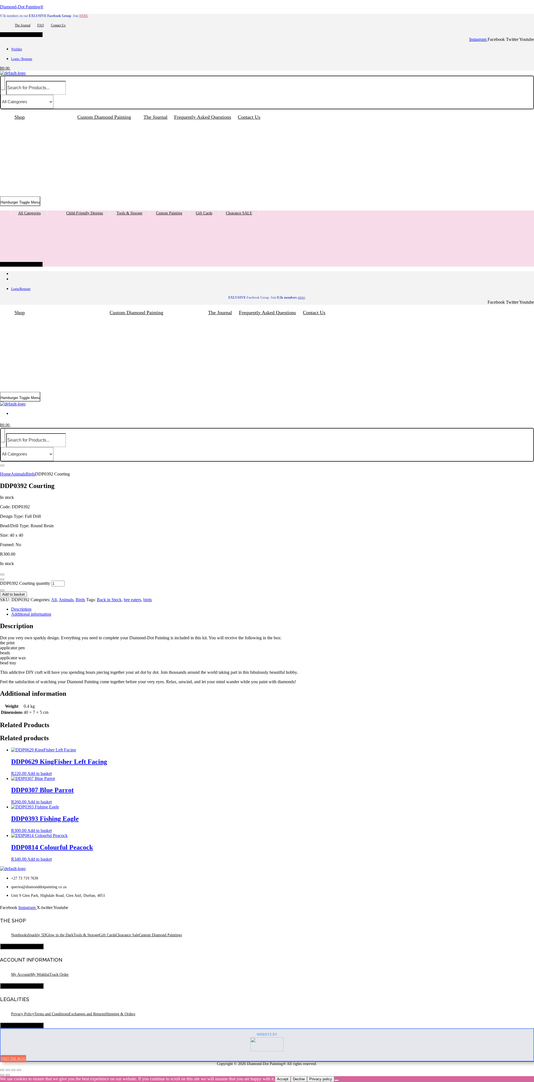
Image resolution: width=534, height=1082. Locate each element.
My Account (20, 974)
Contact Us (58, 25)
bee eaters (132, 599)
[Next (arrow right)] (8, 1075)
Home (5, 474)
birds (147, 599)
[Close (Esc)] (19, 1070)
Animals (18, 474)
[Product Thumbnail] (2, 465)
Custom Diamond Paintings (160, 935)
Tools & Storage (129, 213)
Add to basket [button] (39, 773)
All (54, 599)
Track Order (59, 974)
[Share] (13, 1070)
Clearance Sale (127, 935)
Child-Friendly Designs (84, 213)
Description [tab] (21, 609)
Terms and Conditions (51, 1014)
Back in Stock (109, 599)
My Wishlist (39, 974)
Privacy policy (320, 1079)
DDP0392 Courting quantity (25, 583)
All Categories (29, 213)
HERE (83, 16)
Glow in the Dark (59, 935)
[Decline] (336, 1080)
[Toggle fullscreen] (8, 1070)
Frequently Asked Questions (202, 117)
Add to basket (13, 594)
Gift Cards (204, 213)
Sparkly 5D (37, 935)
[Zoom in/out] (2, 1070)
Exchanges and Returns (87, 1014)
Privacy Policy (22, 1014)
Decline (299, 1079)
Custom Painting (169, 213)
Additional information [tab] (31, 614)
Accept (282, 1079)
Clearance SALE (239, 213)
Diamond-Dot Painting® (21, 6)
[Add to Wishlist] (2, 574)
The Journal (22, 25)
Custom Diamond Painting (104, 117)
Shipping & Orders (120, 1014)
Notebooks (19, 935)
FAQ (40, 25)
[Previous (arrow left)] (2, 1075)
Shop (19, 117)
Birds (30, 474)
